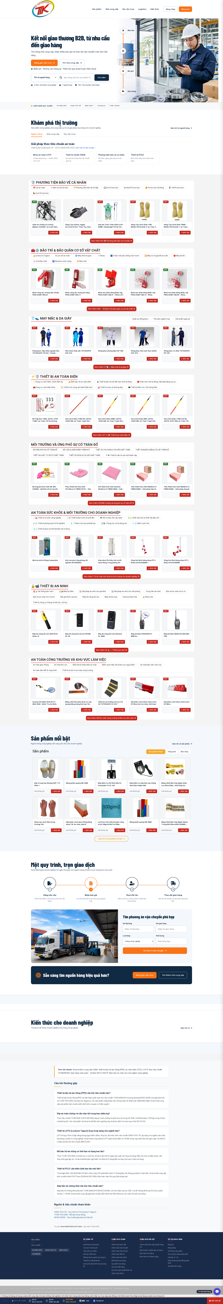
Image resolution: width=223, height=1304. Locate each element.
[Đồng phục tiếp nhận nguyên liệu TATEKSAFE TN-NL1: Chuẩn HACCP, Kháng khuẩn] (46, 337)
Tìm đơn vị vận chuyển (153, 950)
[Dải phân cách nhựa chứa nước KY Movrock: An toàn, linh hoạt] (144, 688)
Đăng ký (171, 1245)
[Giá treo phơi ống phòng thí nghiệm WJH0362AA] (79, 546)
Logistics (142, 9)
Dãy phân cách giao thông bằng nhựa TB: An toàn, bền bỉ (79, 823)
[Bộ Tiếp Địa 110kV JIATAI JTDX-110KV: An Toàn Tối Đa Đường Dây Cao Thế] (46, 405)
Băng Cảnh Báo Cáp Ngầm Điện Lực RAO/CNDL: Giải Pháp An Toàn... (174, 784)
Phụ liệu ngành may (162, 319)
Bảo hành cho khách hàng (149, 1257)
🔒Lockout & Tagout (41, 256)
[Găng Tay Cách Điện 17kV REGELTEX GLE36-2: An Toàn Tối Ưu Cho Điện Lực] (144, 211)
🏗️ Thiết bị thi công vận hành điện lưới (76, 387)
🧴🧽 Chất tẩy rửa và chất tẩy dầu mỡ (143, 518)
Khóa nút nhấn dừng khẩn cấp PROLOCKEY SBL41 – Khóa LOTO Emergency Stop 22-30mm (111, 295)
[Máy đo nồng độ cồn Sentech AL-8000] (111, 620)
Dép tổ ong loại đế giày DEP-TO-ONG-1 (47, 784)
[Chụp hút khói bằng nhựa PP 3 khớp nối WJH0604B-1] (144, 546)
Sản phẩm (96, 9)
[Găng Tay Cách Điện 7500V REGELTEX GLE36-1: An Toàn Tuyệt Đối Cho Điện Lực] (177, 211)
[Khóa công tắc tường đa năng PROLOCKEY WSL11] (79, 279)
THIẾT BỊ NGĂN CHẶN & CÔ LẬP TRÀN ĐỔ (152, 450)
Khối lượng (160, 936)
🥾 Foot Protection (41, 193)
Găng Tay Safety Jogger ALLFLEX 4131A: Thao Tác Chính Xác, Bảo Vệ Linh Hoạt (78, 227)
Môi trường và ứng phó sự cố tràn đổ (64, 445)
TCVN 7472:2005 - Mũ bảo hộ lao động (69, 1215)
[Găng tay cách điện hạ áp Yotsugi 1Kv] (48, 808)
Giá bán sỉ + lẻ (173, 1257)
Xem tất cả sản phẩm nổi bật (110, 839)
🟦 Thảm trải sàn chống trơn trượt (124, 256)
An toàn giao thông (41, 665)
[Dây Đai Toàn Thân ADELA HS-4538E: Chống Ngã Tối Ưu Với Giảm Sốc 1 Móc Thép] (111, 211)
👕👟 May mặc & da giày (51, 318)
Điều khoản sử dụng (119, 1261)
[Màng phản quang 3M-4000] (143, 808)
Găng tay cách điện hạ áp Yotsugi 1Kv (44, 823)
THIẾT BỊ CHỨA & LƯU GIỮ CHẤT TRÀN (84, 455)
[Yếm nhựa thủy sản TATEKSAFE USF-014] (79, 337)
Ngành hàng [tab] (36, 134)
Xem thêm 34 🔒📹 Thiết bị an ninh (110, 650)
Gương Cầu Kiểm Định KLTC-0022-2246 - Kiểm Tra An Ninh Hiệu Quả (44, 704)
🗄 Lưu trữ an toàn (62, 256)
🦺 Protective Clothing (154, 188)
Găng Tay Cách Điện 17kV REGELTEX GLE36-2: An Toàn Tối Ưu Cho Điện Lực (144, 227)
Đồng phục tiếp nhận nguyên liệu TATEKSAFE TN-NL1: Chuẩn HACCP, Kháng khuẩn (45, 353)
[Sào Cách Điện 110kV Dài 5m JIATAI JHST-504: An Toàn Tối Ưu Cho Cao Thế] (177, 405)
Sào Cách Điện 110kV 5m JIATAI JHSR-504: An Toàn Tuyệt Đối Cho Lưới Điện (78, 421)
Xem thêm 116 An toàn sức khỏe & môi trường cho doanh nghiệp (111, 576)
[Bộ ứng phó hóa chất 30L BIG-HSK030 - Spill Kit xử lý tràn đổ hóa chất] (46, 473)
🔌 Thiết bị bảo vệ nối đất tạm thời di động (114, 382)
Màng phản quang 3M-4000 (141, 822)
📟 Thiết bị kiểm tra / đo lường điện (142, 387)
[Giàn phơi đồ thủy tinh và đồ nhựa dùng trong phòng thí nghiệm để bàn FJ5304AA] (111, 546)
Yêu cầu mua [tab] (69, 134)
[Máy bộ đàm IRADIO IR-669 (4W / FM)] (177, 620)
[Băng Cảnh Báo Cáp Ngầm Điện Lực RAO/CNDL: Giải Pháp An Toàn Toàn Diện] (175, 769)
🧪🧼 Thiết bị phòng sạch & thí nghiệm (49, 523)
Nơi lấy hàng (127, 923)
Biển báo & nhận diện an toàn (85, 665)
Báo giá (54, 232)
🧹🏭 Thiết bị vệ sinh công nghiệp (47, 518)
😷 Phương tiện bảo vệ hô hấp (85, 188)
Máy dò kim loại (111, 597)
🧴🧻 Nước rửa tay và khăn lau (83, 523)
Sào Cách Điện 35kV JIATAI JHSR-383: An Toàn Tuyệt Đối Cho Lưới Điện (143, 421)
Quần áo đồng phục (140, 319)
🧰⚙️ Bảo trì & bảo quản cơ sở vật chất (65, 250)
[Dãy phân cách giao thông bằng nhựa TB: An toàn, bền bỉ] (79, 808)
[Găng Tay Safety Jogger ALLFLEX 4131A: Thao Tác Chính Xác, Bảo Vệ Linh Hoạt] (79, 211)
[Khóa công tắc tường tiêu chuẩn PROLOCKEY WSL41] (46, 279)
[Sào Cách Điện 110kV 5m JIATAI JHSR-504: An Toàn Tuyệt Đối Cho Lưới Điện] (79, 405)
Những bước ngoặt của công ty (94, 1257)
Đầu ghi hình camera (68, 597)
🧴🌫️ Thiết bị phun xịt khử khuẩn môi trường (51, 529)
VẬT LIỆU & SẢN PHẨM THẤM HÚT (76, 450)
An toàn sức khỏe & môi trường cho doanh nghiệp (75, 513)
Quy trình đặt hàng (118, 1267)
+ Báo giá (56, 791)
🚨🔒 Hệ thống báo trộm (43, 591)
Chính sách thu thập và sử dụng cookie (137, 1296)
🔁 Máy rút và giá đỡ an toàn (156, 256)
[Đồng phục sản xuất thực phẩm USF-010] (144, 337)
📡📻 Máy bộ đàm (66, 591)
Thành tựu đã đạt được (91, 1261)
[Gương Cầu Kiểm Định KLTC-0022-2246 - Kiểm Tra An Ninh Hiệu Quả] (46, 688)
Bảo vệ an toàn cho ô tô (176, 591)
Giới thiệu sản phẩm (175, 1251)
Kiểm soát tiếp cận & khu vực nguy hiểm (118, 665)
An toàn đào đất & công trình (45, 670)
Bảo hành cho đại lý (147, 1253)
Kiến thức (154, 9)
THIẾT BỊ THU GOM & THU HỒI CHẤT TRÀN (113, 450)
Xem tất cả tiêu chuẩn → (86, 148)
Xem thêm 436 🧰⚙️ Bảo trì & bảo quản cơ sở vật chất (110, 309)
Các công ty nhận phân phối (178, 1254)
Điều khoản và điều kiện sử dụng (151, 1250)
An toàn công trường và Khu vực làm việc (68, 660)
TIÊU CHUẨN (35, 1240)
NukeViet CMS (85, 1288)
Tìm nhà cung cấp (70, 63)
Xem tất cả (185, 1028)
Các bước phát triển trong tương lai (94, 1265)
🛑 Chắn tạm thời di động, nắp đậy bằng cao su (156, 382)
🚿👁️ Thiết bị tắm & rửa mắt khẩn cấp (121, 455)
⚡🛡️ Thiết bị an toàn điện (54, 377)
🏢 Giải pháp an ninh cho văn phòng (125, 591)
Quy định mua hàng (118, 1264)
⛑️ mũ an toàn (39, 188)
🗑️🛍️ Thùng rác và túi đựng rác (114, 523)
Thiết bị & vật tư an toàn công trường (77, 670)
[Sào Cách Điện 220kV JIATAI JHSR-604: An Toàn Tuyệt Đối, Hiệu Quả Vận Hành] (111, 405)
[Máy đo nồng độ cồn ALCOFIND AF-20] (79, 620)
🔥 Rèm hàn (82, 261)
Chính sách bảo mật (119, 1245)
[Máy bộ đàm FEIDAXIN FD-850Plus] (144, 620)
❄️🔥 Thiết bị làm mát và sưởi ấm (80, 518)
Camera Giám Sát (130, 597)
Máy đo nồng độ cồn (91, 597)
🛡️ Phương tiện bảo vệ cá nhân (58, 182)
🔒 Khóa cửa (148, 597)
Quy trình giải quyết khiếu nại (122, 1270)
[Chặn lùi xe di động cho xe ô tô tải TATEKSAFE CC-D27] (111, 688)
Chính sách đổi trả (118, 1254)
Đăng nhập (170, 9)
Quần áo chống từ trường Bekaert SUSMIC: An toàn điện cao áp (44, 227)
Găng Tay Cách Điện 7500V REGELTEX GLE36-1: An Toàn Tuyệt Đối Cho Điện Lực (175, 227)
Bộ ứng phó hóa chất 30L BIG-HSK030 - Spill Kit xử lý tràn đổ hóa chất (44, 489)
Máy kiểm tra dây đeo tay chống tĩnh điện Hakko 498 (143, 784)
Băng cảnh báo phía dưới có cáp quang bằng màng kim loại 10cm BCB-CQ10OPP (78, 704)
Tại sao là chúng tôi (90, 1248)
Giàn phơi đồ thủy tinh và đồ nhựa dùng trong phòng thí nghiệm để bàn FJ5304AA (109, 562)
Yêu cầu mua (128, 9)
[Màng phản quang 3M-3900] (79, 769)
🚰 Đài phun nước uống (61, 261)
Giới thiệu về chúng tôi (91, 1245)
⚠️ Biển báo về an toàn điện (79, 382)
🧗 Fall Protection (176, 188)
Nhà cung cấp (112, 9)
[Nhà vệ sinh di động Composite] (46, 546)
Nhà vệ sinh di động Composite (45, 560)
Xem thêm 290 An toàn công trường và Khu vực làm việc (110, 718)
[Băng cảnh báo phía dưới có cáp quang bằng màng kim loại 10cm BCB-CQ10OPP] (79, 688)
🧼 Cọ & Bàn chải (40, 261)
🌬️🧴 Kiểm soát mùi (141, 523)
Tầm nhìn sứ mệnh (90, 1251)
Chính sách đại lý (118, 1273)
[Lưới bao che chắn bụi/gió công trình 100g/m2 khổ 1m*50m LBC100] (111, 808)
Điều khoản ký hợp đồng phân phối (178, 1262)
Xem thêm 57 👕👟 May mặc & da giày (111, 367)
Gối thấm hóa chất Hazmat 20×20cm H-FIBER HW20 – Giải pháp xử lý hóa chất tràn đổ (110, 489)
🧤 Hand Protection (132, 188)
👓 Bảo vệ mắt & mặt (59, 188)
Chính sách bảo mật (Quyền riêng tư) (152, 1246)
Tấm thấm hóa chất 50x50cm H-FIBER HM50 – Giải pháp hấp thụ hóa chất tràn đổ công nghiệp (144, 489)
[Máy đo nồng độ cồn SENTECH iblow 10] (46, 620)
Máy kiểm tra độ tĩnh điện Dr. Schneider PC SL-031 (110, 784)
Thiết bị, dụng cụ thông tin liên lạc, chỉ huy (50, 602)
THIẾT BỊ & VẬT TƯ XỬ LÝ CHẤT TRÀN (48, 455)
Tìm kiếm (102, 77)
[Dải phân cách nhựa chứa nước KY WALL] (177, 688)
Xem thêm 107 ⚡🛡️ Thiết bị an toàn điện (110, 435)
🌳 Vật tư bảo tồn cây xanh (111, 518)
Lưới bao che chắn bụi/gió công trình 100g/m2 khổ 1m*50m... (111, 823)
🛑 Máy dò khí (179, 256)
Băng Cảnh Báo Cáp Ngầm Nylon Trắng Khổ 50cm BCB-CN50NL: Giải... (174, 823)
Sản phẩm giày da (182, 319)
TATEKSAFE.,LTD (106, 1288)
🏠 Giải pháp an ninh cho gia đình (92, 591)
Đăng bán (185, 9)
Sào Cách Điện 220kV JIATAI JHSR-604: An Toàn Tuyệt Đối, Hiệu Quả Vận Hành (110, 421)
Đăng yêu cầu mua (43, 63)
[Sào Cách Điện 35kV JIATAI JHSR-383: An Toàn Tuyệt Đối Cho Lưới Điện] (144, 405)
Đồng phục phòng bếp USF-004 (110, 351)
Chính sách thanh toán (120, 1251)
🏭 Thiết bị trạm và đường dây (110, 387)
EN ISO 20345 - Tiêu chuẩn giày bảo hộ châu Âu (73, 1217)
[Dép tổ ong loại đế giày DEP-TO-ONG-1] (48, 769)
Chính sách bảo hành (119, 1257)
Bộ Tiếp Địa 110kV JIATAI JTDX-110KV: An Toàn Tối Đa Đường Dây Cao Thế (45, 421)
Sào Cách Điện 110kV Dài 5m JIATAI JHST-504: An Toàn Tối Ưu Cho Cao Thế (176, 421)
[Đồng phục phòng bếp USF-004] (111, 337)
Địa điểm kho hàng (174, 1266)
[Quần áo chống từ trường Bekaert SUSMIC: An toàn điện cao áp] (46, 211)
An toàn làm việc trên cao (150, 665)
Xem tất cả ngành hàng (180, 128)
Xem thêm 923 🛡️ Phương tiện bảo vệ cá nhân (110, 241)
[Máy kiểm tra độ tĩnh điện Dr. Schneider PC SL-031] (111, 769)
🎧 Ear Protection (111, 188)
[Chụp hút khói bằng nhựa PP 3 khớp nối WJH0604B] (177, 546)
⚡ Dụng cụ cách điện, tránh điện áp (48, 382)
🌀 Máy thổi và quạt (83, 256)
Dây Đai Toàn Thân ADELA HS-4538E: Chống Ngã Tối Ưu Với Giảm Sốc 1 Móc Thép (110, 227)
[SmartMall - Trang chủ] (43, 9)
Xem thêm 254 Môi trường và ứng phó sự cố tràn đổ (110, 503)
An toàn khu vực (60, 665)
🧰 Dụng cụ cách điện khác (44, 387)
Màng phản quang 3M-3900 (77, 783)
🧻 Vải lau (101, 256)
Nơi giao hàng (161, 923)
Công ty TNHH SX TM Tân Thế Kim (59, 1288)
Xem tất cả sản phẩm (181, 744)
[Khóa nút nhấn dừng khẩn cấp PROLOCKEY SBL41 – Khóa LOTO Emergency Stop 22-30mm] (111, 279)
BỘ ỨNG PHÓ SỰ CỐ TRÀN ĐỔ (45, 450)
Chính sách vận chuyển (120, 1248)
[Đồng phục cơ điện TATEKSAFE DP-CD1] (177, 337)
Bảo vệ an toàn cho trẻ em (44, 597)
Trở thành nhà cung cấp (173, 975)
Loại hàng (126, 936)
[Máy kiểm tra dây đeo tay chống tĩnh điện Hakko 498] (143, 769)
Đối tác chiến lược (89, 1254)
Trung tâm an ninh (153, 591)
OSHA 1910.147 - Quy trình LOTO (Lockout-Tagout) (75, 1212)
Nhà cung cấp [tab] (53, 134)
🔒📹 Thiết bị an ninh (49, 586)
